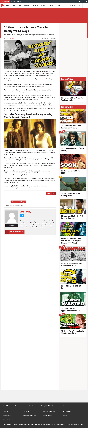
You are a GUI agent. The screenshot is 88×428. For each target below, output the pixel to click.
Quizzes (19, 1)
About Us (5, 411)
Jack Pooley (10, 38)
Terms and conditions (49, 411)
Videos (13, 1)
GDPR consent (7, 419)
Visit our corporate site (58, 406)
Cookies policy (7, 415)
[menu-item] (7, 5)
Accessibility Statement (29, 415)
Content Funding (47, 415)
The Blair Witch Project (19, 202)
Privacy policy (67, 411)
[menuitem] (5, 1)
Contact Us (26, 411)
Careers (65, 415)
